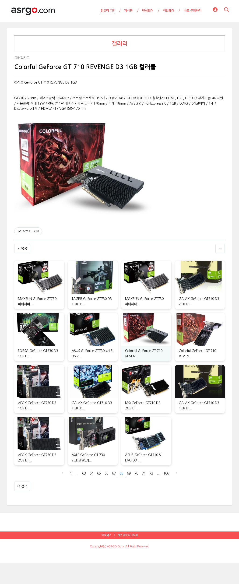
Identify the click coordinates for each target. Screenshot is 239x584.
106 (166, 473)
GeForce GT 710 (28, 231)
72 (151, 473)
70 (136, 473)
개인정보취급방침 (127, 535)
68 (121, 473)
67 (114, 473)
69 (129, 473)
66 (106, 473)
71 (144, 473)
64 (91, 473)
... (77, 473)
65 (99, 473)
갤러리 (120, 43)
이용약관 (106, 535)
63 (84, 473)
